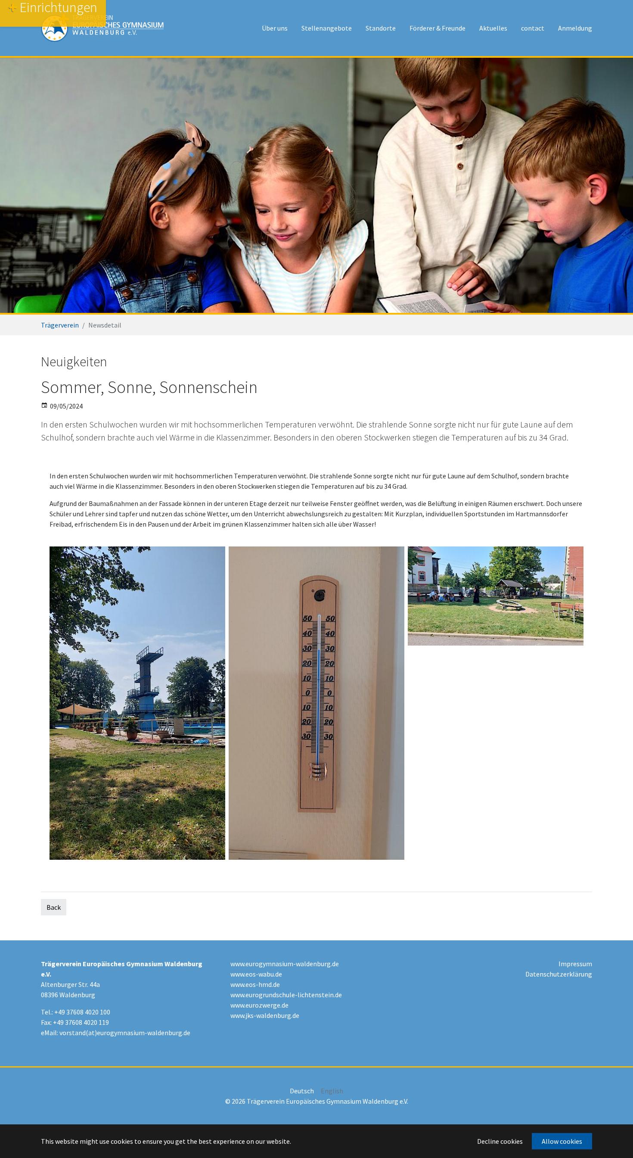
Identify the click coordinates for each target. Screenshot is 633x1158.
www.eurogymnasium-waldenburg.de (284, 963)
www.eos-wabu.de (256, 974)
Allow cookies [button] (562, 1141)
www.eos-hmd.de (255, 984)
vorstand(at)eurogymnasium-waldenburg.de (124, 1032)
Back (54, 907)
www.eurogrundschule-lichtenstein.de (286, 994)
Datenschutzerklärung (558, 974)
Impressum (575, 963)
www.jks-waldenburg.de (264, 1015)
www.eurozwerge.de (259, 1005)
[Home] (102, 28)
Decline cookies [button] (500, 1141)
